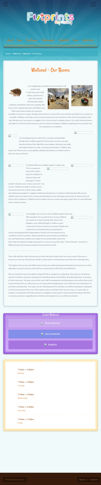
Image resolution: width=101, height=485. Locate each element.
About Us (82, 480)
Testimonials (48, 40)
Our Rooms (31, 40)
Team (19, 40)
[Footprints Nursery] (50, 18)
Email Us (52, 344)
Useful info (88, 40)
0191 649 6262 (52, 323)
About (10, 40)
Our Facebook (52, 333)
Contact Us (64, 40)
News (76, 40)
